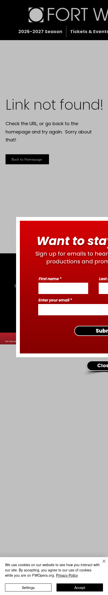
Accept (79, 587)
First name (49, 279)
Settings (28, 587)
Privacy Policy (67, 575)
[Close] (101, 564)
